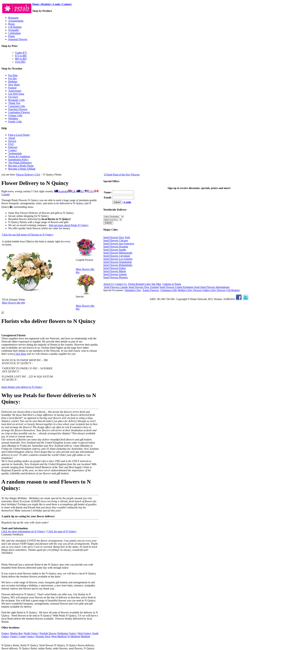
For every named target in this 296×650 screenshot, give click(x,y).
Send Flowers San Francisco (118, 243)
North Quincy (31, 633)
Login (127, 202)
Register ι (46, 4)
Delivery (13, 147)
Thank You (14, 103)
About (11, 137)
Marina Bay (16, 633)
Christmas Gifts (168, 290)
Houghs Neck (43, 636)
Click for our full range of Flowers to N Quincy (27, 234)
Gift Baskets (15, 26)
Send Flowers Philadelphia (117, 265)
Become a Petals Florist (21, 165)
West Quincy (84, 633)
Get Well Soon (16, 93)
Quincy (5, 633)
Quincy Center (18, 636)
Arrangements (15, 20)
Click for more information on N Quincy (23, 531)
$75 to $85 (21, 55)
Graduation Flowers (19, 112)
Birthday (13, 81)
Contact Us (121, 284)
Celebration (14, 33)
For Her (12, 78)
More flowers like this (13, 302)
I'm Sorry (13, 96)
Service (12, 141)
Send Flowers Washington (117, 262)
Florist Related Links (139, 284)
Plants (11, 36)
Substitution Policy (18, 159)
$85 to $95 (21, 58)
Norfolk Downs (48, 633)
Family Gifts (15, 121)
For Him (12, 75)
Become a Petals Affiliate (21, 168)
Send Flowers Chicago (115, 240)
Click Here (20, 353)
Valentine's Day (132, 290)
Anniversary (15, 90)
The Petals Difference (20, 162)
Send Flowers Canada (116, 287)
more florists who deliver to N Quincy (21, 387)
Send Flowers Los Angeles (117, 258)
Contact (67, 4)
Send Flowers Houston (115, 246)
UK (74, 191)
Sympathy (13, 30)
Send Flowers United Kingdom (176, 287)
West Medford (59, 636)
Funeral (12, 87)
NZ (82, 191)
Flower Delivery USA (28, 174)
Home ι (36, 4)
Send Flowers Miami (114, 271)
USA (91, 191)
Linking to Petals (172, 284)
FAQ (11, 144)
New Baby (14, 84)
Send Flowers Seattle (114, 249)
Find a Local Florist (18, 134)
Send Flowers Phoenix (115, 277)
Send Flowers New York (116, 237)
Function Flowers (17, 109)
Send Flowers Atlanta (115, 274)
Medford (85, 636)
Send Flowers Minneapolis (117, 252)
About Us (108, 284)
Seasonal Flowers (17, 39)
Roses (11, 23)
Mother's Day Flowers (190, 290)
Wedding (13, 118)
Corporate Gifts (16, 106)
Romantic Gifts (16, 100)
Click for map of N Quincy (62, 531)
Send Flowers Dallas (114, 268)
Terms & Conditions (19, 156)
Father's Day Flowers (214, 290)
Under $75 (21, 52)
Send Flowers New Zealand (143, 287)
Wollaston (62, 633)
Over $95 (20, 61)
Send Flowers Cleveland (116, 255)
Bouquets (13, 17)
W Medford (73, 636)
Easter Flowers (151, 290)
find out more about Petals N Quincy (69, 225)
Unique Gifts (15, 115)
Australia (63, 191)
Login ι (57, 4)
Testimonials (15, 153)
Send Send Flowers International (211, 287)
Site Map (156, 284)
